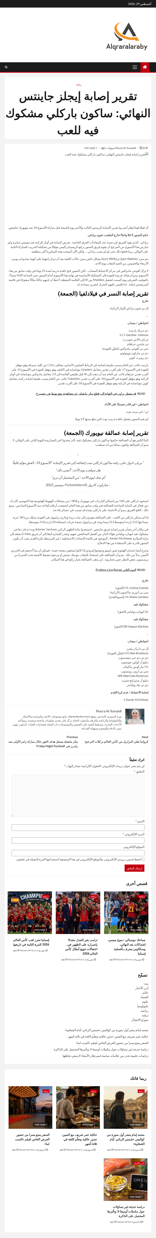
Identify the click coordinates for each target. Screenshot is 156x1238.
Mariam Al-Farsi (124, 959)
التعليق (139, 771)
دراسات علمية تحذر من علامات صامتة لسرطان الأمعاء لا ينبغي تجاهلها (105, 1055)
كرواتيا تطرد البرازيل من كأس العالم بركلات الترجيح (116, 739)
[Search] (6, 67)
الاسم (139, 821)
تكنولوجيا (142, 1006)
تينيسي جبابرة (21, 242)
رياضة (79, 84)
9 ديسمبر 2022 (56, 485)
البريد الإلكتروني (133, 834)
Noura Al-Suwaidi (125, 148)
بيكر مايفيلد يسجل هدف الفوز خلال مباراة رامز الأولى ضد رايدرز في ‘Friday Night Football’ (43, 741)
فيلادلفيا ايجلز (136, 227)
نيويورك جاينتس (18, 227)
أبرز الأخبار (141, 988)
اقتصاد (144, 997)
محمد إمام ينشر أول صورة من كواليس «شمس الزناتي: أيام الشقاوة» (106, 1030)
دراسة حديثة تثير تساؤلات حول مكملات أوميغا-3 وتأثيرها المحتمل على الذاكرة (101, 1049)
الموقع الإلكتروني (133, 846)
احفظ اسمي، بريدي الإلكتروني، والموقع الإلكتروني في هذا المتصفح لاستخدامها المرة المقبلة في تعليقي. (78, 859)
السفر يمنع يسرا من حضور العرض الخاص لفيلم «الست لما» (112, 1043)
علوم (145, 1001)
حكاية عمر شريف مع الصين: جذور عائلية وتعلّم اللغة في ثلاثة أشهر (108, 1036)
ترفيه (145, 1015)
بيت (146, 983)
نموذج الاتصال (139, 1019)
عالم (145, 992)
